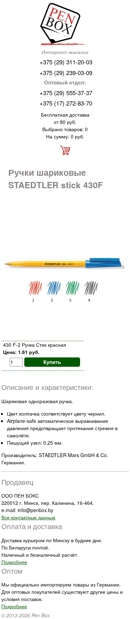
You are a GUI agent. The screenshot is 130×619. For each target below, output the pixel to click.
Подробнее (14, 561)
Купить (52, 362)
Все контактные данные (28, 517)
